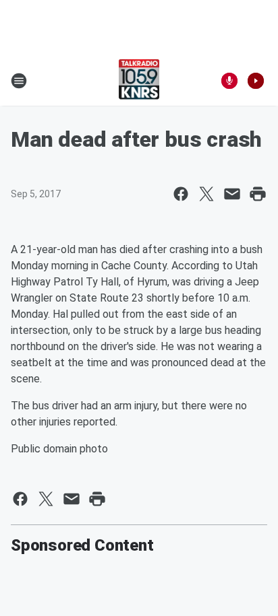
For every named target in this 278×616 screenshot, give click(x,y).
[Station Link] (139, 80)
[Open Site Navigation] (19, 81)
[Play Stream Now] (256, 81)
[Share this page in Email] (232, 193)
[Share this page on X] (206, 193)
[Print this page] (257, 193)
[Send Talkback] (229, 81)
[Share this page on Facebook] (180, 193)
